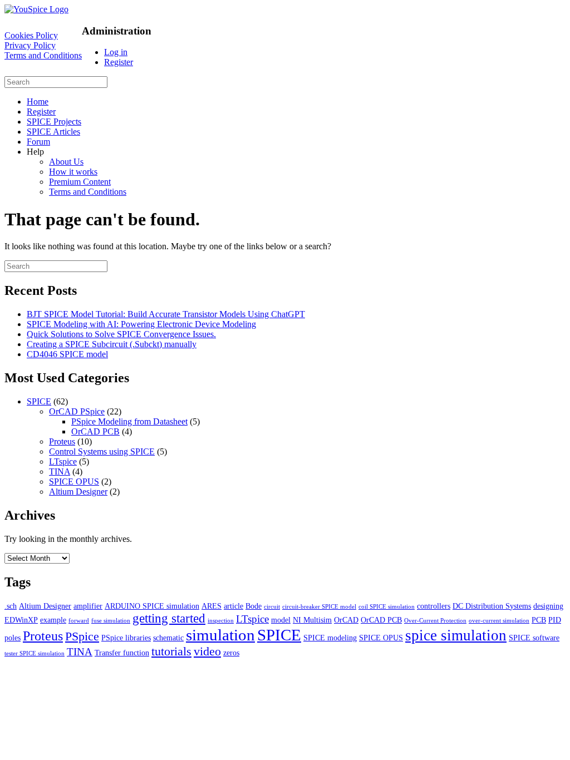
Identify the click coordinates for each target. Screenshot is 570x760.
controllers (433, 605)
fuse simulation (110, 621)
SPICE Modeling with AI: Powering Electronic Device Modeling (141, 324)
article (233, 605)
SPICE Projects (54, 121)
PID (554, 619)
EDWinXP (21, 619)
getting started (168, 618)
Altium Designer (78, 491)
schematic (168, 637)
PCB (539, 619)
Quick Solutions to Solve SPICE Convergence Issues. (121, 334)
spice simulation (456, 635)
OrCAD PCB (95, 431)
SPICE (39, 401)
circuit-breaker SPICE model (319, 607)
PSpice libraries (126, 637)
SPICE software (534, 637)
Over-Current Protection (435, 621)
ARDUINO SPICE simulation (152, 605)
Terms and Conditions (43, 55)
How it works (73, 171)
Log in (115, 52)
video (207, 651)
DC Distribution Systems (492, 605)
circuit (272, 607)
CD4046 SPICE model (67, 354)
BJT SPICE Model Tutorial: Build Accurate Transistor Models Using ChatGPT (166, 314)
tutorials (171, 651)
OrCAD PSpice (77, 411)
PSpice (82, 636)
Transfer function (122, 652)
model (281, 619)
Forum (38, 141)
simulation (220, 635)
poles (12, 637)
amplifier (87, 605)
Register (118, 62)
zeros (231, 652)
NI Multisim (312, 619)
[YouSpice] (36, 9)
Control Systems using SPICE (102, 451)
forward (78, 621)
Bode (253, 605)
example (53, 619)
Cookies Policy (31, 35)
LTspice (63, 461)
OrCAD (346, 619)
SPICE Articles (53, 131)
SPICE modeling (330, 637)
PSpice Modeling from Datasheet (129, 421)
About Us (66, 161)
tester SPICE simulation (34, 653)
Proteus (62, 441)
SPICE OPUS (74, 481)
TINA (59, 471)
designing (548, 605)
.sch (10, 605)
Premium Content (80, 181)
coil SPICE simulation (386, 607)
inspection (221, 621)
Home (37, 101)
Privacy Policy (30, 45)
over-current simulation (499, 621)
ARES (212, 605)
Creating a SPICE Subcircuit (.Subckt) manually (111, 344)
